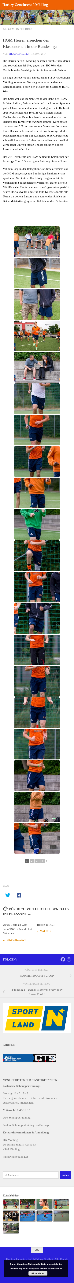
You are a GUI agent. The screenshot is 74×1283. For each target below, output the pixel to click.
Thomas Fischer (19, 53)
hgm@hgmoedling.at (15, 1156)
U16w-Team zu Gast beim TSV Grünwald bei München (17, 929)
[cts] (29, 1058)
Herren (26, 29)
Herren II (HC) (45, 924)
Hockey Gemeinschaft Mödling (25, 5)
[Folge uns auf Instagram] (69, 959)
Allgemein (11, 29)
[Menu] (69, 5)
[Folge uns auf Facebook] (63, 959)
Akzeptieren (37, 1273)
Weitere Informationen (51, 1268)
